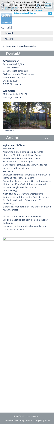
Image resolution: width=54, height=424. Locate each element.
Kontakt (9, 33)
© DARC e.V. (19, 416)
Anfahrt (9, 38)
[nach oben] (49, 420)
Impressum (32, 416)
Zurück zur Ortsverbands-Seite (21, 46)
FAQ (47, 420)
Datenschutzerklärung (14, 420)
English (39, 420)
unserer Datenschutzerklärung (29, 11)
